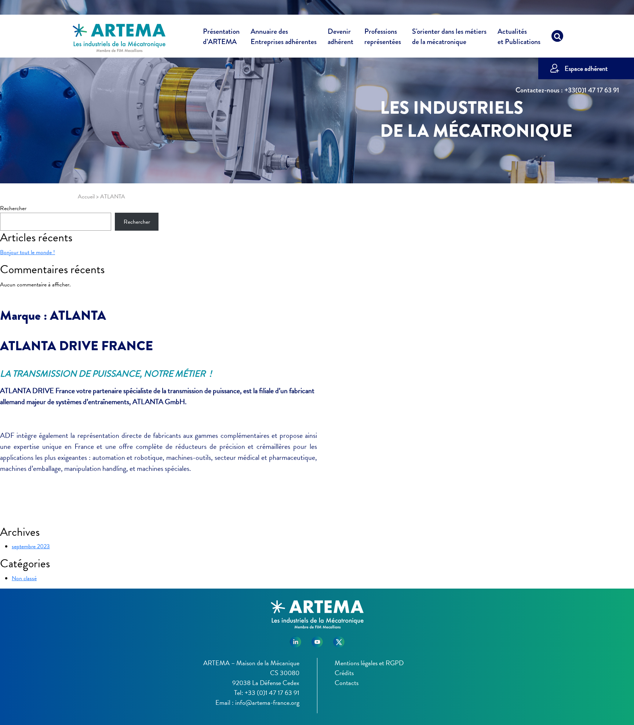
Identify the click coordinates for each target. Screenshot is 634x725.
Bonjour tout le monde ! (27, 252)
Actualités (519, 36)
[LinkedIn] (295, 639)
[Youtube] (317, 639)
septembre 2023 (31, 546)
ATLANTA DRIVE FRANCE (76, 345)
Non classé (24, 578)
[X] (338, 639)
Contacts (346, 683)
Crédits (344, 673)
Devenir (340, 36)
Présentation (221, 36)
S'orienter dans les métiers (449, 36)
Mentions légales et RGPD (369, 663)
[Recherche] (557, 37)
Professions (382, 36)
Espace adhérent (586, 68)
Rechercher (13, 208)
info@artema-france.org (267, 702)
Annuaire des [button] (284, 36)
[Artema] (119, 37)
